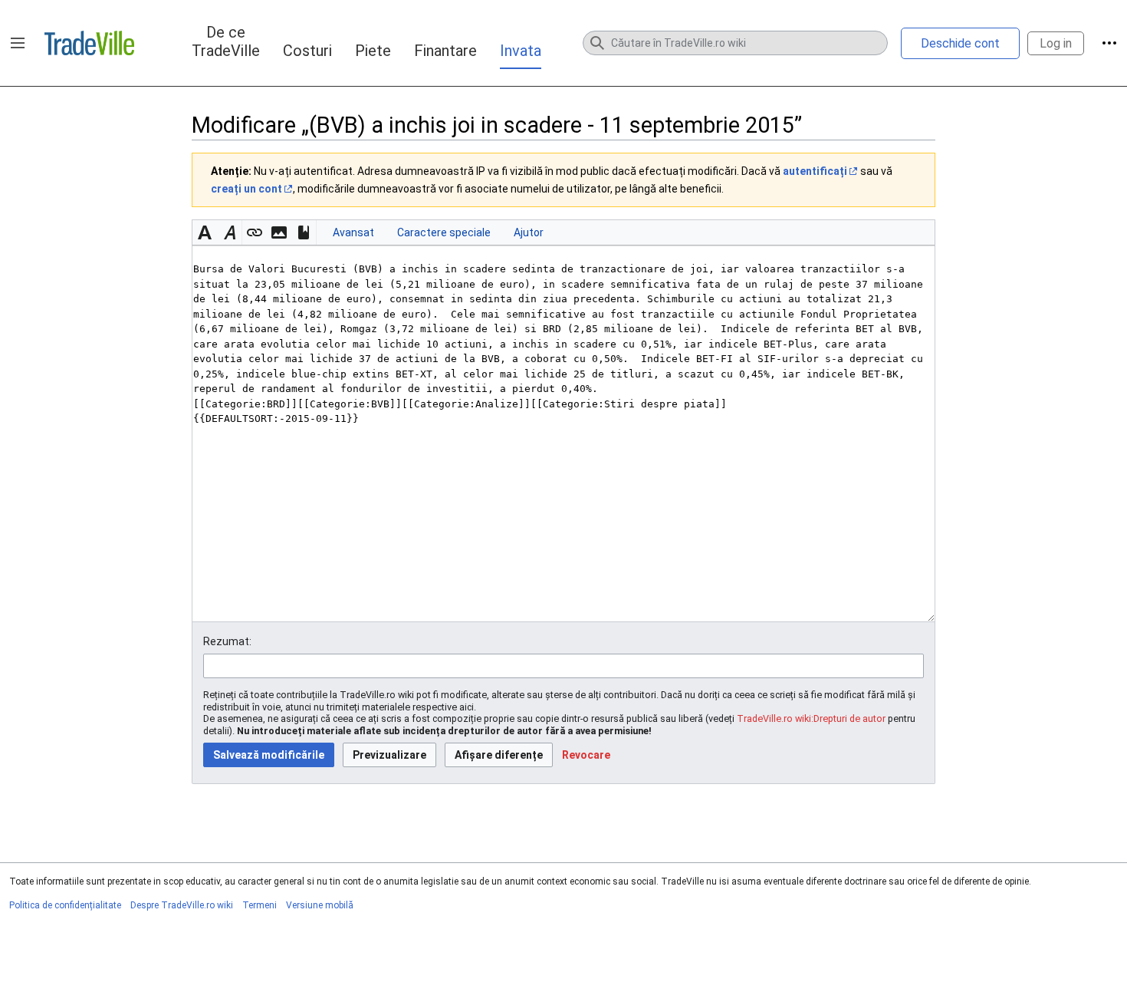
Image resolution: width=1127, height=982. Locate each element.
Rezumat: (227, 641)
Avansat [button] (353, 232)
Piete (373, 50)
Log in (1056, 43)
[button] (17, 43)
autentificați (815, 171)
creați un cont (246, 189)
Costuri (307, 50)
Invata (520, 50)
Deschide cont (960, 43)
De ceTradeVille (226, 41)
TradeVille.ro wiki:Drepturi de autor (811, 718)
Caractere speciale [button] (444, 232)
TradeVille (89, 43)
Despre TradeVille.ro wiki (181, 905)
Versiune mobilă (319, 905)
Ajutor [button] (529, 232)
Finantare (445, 50)
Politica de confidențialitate (65, 905)
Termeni (259, 905)
